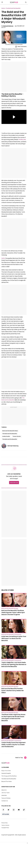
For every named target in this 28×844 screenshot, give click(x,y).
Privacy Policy (4, 822)
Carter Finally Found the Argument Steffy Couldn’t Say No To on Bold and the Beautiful (13, 744)
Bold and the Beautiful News (10, 431)
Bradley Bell (22, 139)
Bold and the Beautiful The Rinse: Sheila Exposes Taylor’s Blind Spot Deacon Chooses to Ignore (13, 612)
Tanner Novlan (17, 436)
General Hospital (6, 773)
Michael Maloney (8, 26)
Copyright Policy (5, 827)
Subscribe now (14, 482)
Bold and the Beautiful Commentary (11, 634)
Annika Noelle (6, 436)
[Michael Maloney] (4, 445)
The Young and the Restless (9, 776)
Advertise (4, 795)
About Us (3, 790)
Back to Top (19, 757)
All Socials (5, 814)
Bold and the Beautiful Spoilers (9, 686)
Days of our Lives (6, 770)
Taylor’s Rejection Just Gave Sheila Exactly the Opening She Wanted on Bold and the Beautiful (13, 664)
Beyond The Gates (6, 781)
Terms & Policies (5, 798)
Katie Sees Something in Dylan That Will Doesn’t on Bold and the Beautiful (13, 638)
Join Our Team (5, 792)
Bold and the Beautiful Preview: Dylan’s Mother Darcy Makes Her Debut (12, 690)
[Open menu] (2, 2)
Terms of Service (5, 825)
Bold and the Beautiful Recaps (9, 608)
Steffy (3, 258)
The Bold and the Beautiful (9, 433)
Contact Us (4, 801)
